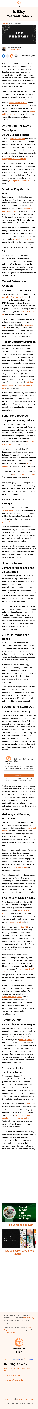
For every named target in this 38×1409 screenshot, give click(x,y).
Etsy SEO (24, 927)
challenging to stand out (22, 239)
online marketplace (17, 139)
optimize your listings (16, 922)
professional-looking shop (12, 997)
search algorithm (25, 1040)
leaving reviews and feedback (20, 181)
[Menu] (2, 4)
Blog (7, 23)
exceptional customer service (23, 474)
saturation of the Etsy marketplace (15, 297)
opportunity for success (18, 103)
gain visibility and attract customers (15, 522)
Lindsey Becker (14, 49)
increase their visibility (19, 867)
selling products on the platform (14, 159)
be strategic (29, 1104)
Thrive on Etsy (28, 1318)
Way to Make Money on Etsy (14, 1380)
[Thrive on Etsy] (19, 3)
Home (3, 23)
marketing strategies (21, 1118)
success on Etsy (8, 510)
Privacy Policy (28, 1399)
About (13, 1399)
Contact (19, 1399)
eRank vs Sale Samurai (12, 1375)
